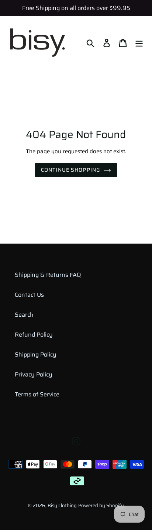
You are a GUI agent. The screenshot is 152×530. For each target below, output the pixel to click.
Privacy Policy (33, 374)
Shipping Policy (35, 354)
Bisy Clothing (62, 505)
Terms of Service (37, 394)
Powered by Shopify (101, 505)
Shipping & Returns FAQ (48, 274)
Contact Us (29, 294)
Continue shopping (70, 170)
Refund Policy (34, 334)
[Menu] (139, 42)
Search (24, 314)
